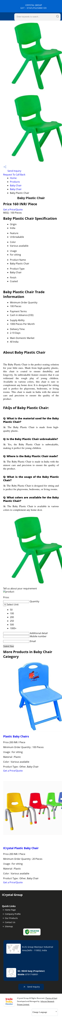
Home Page (10, 909)
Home (13, 178)
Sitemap (9, 926)
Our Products (11, 918)
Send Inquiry (14, 170)
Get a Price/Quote (13, 209)
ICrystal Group (33, 6)
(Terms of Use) (51, 998)
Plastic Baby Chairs (16, 736)
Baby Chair (16, 185)
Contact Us (10, 922)
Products (15, 181)
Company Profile (13, 914)
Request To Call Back (14, 174)
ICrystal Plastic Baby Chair (21, 848)
